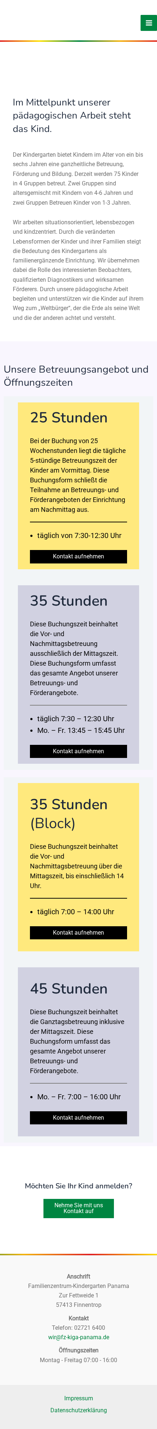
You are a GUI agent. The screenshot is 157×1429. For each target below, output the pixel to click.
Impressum (78, 1398)
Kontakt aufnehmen (78, 556)
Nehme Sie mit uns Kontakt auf (78, 1208)
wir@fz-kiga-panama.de (78, 1337)
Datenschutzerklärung (78, 1410)
